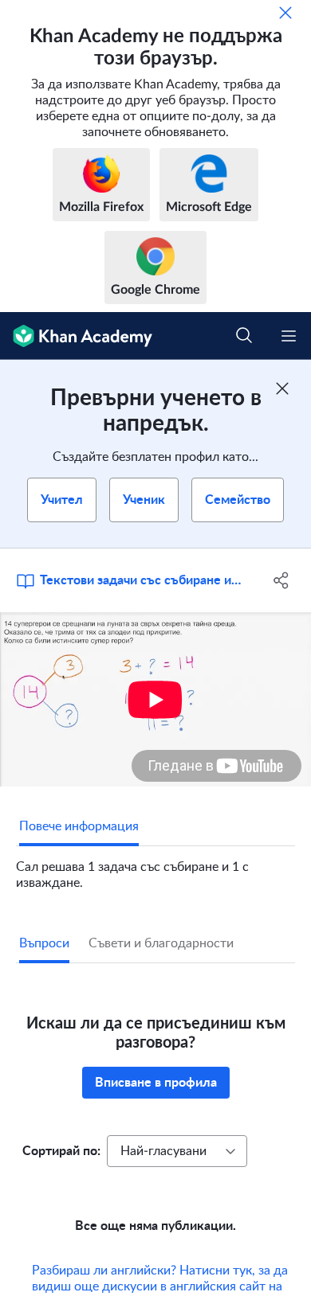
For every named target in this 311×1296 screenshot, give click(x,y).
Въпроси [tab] (44, 943)
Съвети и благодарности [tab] (161, 943)
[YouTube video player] (155, 699)
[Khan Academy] (76, 336)
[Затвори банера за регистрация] (282, 388)
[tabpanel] (155, 868)
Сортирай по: (61, 1151)
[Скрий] (285, 12)
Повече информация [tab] (79, 826)
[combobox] (177, 1151)
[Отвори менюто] (288, 335)
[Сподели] (281, 580)
